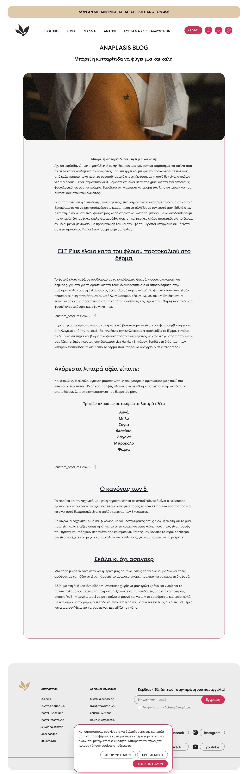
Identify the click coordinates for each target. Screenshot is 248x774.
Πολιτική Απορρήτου (102, 720)
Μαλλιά (90, 31)
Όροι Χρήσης (48, 734)
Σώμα (71, 31)
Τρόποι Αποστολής (52, 720)
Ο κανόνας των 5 (124, 489)
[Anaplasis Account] (218, 30)
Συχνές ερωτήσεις (51, 727)
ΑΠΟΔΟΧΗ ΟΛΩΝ (150, 764)
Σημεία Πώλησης (100, 713)
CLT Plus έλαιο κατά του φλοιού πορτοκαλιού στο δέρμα (124, 255)
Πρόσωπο (51, 31)
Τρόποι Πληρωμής (51, 713)
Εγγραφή (213, 700)
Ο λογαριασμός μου (52, 706)
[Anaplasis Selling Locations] (228, 30)
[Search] (208, 30)
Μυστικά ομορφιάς (102, 699)
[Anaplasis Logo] (22, 30)
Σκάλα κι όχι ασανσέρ (124, 559)
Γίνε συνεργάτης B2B (102, 706)
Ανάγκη (110, 31)
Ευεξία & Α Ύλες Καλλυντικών (147, 31)
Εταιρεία (45, 699)
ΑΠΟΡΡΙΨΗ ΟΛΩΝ (118, 755)
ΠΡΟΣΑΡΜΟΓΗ (152, 755)
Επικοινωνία (48, 741)
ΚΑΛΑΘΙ (193, 30)
